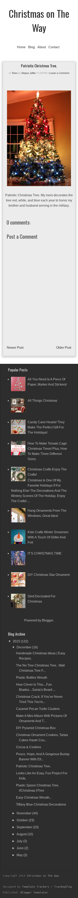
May (20, 855)
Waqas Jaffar (28, 73)
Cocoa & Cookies (28, 747)
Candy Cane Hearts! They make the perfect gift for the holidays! (46, 427)
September (25, 827)
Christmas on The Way (39, 20)
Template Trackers (35, 886)
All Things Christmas (42, 400)
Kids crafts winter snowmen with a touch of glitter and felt (48, 537)
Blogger (47, 620)
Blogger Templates (34, 892)
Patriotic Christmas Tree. (33, 766)
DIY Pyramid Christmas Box (36, 728)
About (41, 47)
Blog (31, 47)
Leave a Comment (59, 73)
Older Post (63, 347)
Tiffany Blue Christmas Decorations (41, 804)
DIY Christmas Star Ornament (49, 574)
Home (21, 47)
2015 (17, 641)
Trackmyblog (63, 886)
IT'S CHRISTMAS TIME (45, 553)
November (24, 813)
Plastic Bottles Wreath (31, 677)
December (24, 647)
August (22, 834)
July (20, 841)
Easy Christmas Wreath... (34, 797)
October (23, 820)
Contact (53, 47)
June (20, 848)
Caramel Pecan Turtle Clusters (38, 709)
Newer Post (15, 347)
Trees (15, 73)
